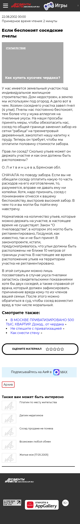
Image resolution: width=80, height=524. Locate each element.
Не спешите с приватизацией (36, 328)
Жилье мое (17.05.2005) (33, 454)
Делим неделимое (31, 415)
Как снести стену (25, 333)
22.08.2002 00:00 (14, 17)
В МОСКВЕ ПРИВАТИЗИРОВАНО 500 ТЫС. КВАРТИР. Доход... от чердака (40, 322)
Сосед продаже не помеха (36, 428)
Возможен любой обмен (35, 441)
